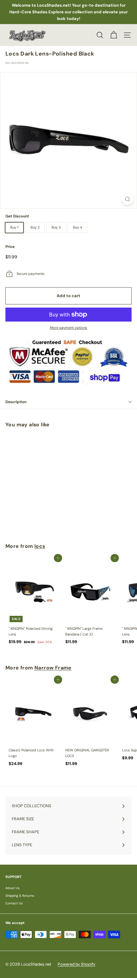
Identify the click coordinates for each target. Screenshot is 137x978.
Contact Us (14, 903)
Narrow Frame (53, 667)
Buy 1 (14, 227)
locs (39, 546)
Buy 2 (35, 227)
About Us (12, 888)
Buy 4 (77, 227)
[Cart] (113, 35)
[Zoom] (127, 199)
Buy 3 (56, 227)
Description (15, 401)
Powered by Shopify (76, 964)
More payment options (68, 327)
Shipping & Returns (19, 896)
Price (10, 246)
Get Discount (17, 216)
